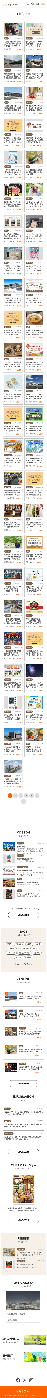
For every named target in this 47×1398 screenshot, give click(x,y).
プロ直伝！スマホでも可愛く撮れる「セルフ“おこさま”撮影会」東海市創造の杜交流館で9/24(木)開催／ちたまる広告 (34, 110)
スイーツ (32, 177)
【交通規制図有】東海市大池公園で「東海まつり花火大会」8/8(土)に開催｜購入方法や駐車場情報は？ (12, 655)
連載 (32, 273)
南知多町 (40, 434)
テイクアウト (14, 402)
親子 (14, 113)
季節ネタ (15, 658)
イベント (28, 113)
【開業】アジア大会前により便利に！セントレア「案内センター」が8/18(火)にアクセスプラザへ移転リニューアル (12, 270)
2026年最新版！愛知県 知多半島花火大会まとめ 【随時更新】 (30, 1068)
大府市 (41, 81)
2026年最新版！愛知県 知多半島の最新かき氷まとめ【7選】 (34, 172)
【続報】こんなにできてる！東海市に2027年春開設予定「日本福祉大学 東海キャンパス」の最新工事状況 (34, 398)
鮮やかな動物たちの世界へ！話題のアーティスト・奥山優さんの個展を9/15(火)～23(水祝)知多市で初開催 (12, 719)
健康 (8, 305)
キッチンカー (33, 530)
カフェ (28, 177)
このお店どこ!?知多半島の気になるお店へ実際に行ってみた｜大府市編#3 (12, 365)
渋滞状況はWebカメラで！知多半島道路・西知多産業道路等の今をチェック (12, 494)
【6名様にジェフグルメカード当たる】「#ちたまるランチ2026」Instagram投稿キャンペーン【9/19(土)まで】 (12, 463)
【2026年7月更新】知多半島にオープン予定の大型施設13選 (12, 749)
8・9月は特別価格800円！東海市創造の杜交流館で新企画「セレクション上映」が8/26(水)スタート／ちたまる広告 (12, 238)
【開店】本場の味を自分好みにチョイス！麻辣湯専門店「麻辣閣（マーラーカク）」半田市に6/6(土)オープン (34, 334)
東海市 (39, 49)
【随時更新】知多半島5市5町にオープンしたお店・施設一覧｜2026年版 (34, 558)
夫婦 (38, 944)
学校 (35, 402)
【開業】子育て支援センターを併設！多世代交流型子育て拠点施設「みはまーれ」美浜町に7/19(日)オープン (12, 302)
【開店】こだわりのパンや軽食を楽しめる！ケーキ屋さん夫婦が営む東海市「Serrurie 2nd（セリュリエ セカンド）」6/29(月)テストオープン (34, 752)
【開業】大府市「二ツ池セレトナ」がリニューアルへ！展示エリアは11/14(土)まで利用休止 (34, 77)
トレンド (15, 786)
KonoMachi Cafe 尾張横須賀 (27, 882)
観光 (31, 209)
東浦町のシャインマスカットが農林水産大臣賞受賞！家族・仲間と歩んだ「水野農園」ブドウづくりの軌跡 (12, 559)
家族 (12, 948)
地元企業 (6, 81)
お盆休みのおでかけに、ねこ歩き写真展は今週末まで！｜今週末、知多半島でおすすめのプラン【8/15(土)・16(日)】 (12, 431)
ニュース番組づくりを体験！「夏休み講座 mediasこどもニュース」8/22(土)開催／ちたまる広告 (34, 719)
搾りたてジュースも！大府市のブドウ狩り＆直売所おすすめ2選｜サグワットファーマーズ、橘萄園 (30, 1035)
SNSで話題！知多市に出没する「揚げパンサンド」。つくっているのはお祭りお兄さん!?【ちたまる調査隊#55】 (34, 527)
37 (23, 801)
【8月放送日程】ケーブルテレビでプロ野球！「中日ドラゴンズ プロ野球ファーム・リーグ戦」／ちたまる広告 (12, 591)
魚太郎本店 (21, 847)
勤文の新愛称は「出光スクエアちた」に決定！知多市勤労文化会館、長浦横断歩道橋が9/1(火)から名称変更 (12, 78)
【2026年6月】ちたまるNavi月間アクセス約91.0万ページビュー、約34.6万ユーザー (23, 1125)
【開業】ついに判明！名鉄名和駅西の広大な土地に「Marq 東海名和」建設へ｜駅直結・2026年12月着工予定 (12, 783)
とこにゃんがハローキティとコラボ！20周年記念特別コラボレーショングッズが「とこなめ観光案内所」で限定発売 (34, 238)
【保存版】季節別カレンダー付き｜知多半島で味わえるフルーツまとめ (34, 364)
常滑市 (19, 49)
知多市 (19, 81)
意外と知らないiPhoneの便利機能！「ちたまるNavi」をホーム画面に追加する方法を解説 (34, 45)
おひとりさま (35, 49)
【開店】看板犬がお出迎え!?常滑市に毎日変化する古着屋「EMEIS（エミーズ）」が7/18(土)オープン (12, 46)
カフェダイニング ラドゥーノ (28, 894)
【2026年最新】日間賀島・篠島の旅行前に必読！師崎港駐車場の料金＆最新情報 (34, 430)
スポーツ (12, 594)
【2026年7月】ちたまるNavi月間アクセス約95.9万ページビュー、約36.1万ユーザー (23, 1113)
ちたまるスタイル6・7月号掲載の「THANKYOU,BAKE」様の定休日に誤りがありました (23, 1138)
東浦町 (19, 562)
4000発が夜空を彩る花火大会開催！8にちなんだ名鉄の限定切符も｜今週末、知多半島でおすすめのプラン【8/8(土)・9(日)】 (34, 496)
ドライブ (12, 145)
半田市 (19, 113)
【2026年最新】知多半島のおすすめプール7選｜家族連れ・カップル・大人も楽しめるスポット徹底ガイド (34, 463)
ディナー (32, 337)
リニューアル (33, 81)
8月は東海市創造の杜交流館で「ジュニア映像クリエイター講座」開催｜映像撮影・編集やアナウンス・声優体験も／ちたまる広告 (12, 688)
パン (27, 530)
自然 (15, 562)
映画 (11, 241)
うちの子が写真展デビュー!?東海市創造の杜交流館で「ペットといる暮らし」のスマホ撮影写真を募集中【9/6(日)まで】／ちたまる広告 (34, 303)
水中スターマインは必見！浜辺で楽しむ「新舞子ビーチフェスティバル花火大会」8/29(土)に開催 (34, 687)
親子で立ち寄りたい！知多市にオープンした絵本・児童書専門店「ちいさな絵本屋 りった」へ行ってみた (12, 527)
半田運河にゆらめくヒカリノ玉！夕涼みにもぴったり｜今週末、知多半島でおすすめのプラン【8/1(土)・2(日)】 (34, 655)
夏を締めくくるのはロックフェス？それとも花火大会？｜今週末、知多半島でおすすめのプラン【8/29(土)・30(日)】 (12, 142)
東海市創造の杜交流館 (25, 871)
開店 (5, 49)
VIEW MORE (23, 915)
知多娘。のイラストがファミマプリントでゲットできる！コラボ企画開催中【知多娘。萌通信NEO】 (34, 270)
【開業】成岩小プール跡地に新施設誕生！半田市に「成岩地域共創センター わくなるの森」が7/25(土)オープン (12, 110)
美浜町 (19, 306)
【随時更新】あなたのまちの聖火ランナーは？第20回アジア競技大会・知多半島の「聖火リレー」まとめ (34, 142)
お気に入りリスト (37, 3)
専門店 (9, 49)
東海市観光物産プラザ (25, 859)
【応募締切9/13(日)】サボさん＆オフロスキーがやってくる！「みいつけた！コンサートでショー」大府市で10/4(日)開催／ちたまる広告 (12, 175)
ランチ (28, 209)
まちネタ (14, 49)
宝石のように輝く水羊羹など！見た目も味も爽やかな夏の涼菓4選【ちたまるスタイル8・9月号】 (12, 398)
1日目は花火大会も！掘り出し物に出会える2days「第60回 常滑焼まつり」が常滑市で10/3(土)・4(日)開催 (12, 206)
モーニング (7, 370)
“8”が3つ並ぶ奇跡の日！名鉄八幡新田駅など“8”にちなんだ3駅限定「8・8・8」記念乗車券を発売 (34, 623)
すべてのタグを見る (22, 964)
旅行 (27, 370)
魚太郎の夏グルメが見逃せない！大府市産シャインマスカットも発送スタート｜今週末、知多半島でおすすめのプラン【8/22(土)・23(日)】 (12, 335)
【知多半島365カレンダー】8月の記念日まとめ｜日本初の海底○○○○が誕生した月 (34, 590)
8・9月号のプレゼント (25, 1264)
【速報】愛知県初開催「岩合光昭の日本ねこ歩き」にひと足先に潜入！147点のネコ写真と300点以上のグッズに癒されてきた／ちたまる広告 (12, 624)
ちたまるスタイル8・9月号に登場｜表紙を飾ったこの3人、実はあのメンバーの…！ (34, 205)
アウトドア (35, 370)
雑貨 (31, 241)
